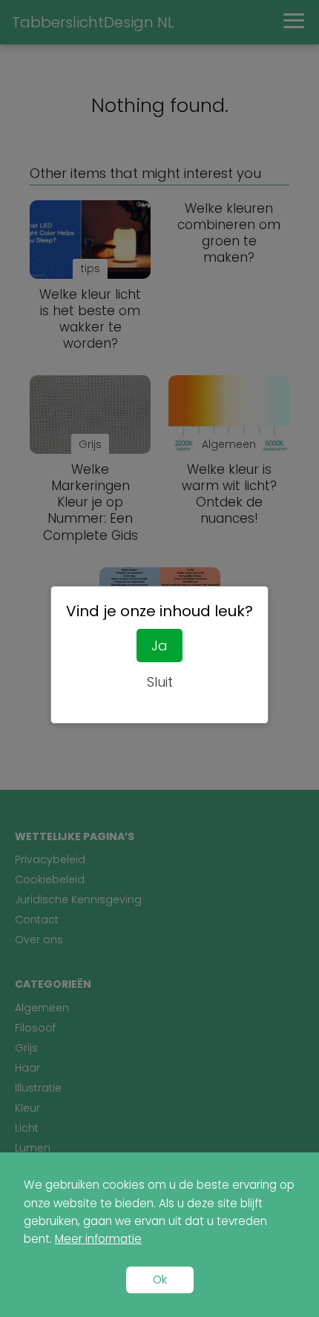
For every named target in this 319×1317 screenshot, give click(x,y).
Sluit (160, 682)
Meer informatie (98, 1239)
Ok (160, 1279)
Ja (159, 645)
